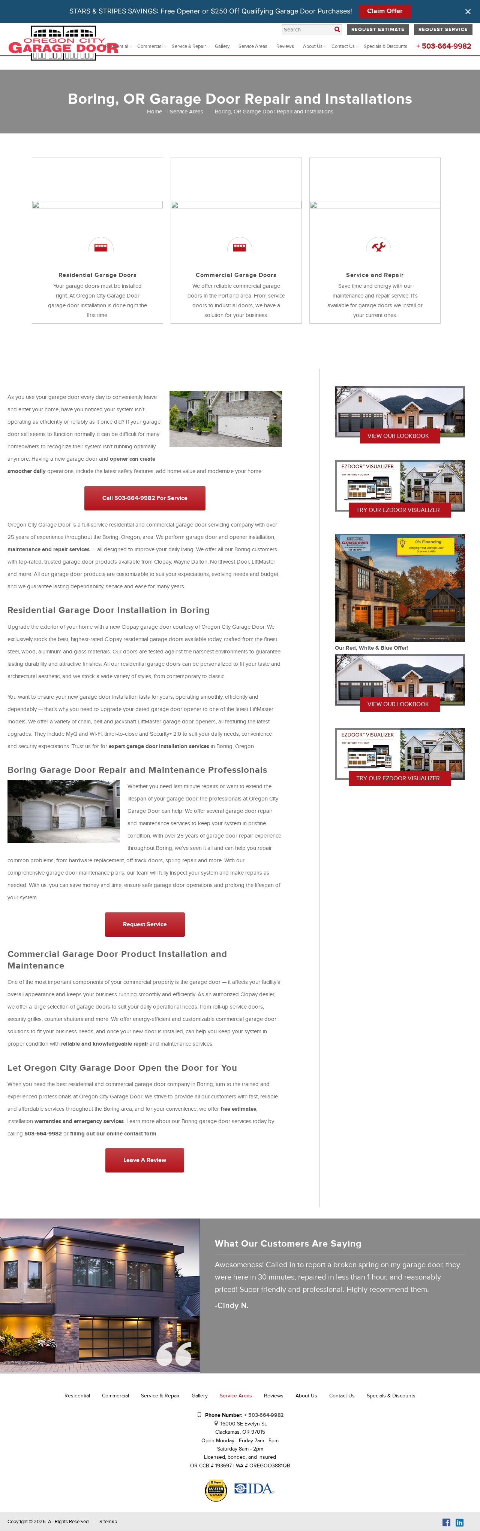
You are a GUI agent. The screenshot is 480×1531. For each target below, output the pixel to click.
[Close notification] (468, 11)
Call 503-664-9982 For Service (145, 498)
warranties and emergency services (79, 1121)
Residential (116, 46)
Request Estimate (378, 30)
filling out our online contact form (113, 1133)
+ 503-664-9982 (443, 46)
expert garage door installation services (159, 746)
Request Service (443, 30)
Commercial (150, 46)
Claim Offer (384, 11)
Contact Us (343, 46)
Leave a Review (144, 1160)
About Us (312, 46)
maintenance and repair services (49, 549)
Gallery (222, 46)
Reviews (285, 46)
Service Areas (252, 46)
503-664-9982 (43, 1133)
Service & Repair (189, 46)
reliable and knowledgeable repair (104, 1043)
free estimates (238, 1109)
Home (154, 111)
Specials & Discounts (385, 46)
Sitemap (108, 1522)
